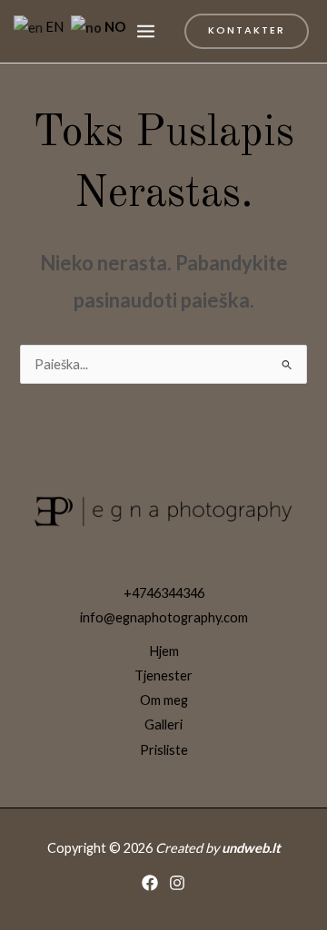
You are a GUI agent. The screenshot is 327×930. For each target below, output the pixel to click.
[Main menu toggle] (145, 31)
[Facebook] (150, 883)
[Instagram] (177, 883)
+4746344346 (164, 593)
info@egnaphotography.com (164, 617)
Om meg (164, 700)
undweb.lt (251, 848)
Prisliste (164, 750)
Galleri (163, 724)
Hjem (164, 651)
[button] (246, 31)
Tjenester (163, 675)
